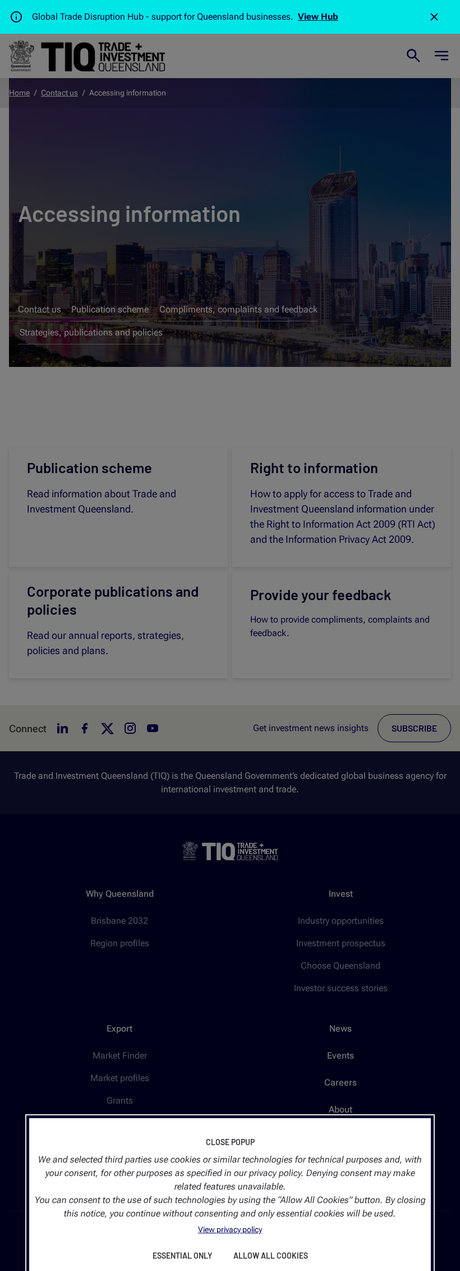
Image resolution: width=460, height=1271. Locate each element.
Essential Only (182, 1255)
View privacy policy (230, 1229)
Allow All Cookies (270, 1255)
